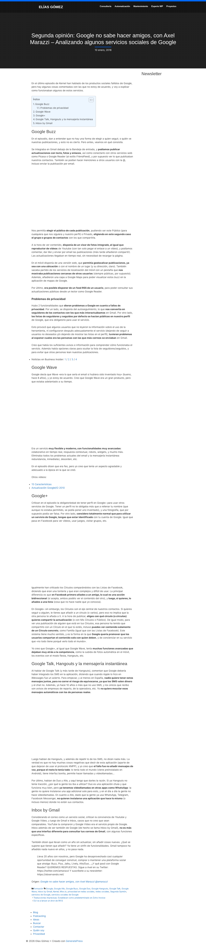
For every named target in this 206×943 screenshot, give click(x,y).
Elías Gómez (51, 7)
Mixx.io (63, 891)
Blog (35, 912)
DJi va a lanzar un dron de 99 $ (48, 900)
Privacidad (39, 933)
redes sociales (102, 891)
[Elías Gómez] (32, 6)
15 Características (42, 484)
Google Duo (84, 888)
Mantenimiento (140, 6)
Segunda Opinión (118, 891)
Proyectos (171, 6)
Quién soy (38, 930)
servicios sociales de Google (64, 894)
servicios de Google (41, 894)
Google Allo (59, 888)
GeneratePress (74, 941)
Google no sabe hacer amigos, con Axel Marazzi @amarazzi (74, 881)
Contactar (38, 926)
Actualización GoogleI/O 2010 (48, 487)
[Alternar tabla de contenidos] (90, 100)
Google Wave (43, 111)
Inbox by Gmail (44, 123)
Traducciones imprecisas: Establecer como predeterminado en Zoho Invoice (69, 897)
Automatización (122, 6)
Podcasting (39, 916)
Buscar (37, 923)
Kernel (56, 891)
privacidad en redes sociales (81, 891)
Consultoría (105, 6)
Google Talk (115, 888)
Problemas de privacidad (54, 107)
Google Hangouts (100, 888)
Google (49, 888)
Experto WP (157, 6)
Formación (38, 888)
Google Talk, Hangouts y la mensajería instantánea (64, 119)
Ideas (36, 919)
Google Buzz (42, 104)
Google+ (40, 115)
